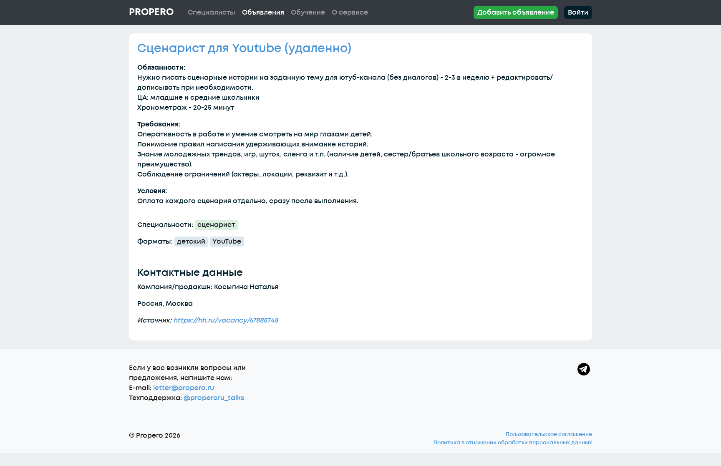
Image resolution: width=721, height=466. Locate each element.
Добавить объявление (515, 12)
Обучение (308, 12)
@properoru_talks (214, 398)
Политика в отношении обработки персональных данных (513, 442)
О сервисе (350, 12)
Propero (151, 12)
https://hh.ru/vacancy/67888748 (225, 320)
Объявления (263, 12)
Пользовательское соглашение (549, 434)
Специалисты (211, 12)
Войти (578, 12)
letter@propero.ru (183, 388)
